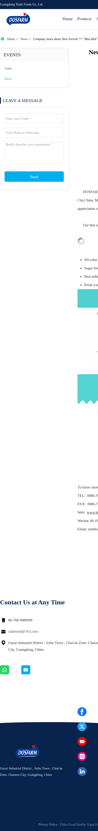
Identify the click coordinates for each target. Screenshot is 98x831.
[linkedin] (82, 771)
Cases (8, 68)
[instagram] (82, 756)
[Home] (18, 19)
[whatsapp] (10, 673)
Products (84, 19)
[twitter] (82, 726)
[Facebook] (82, 711)
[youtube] (82, 741)
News (24, 39)
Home (68, 19)
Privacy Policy (48, 824)
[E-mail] (31, 673)
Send (34, 177)
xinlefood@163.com (23, 631)
